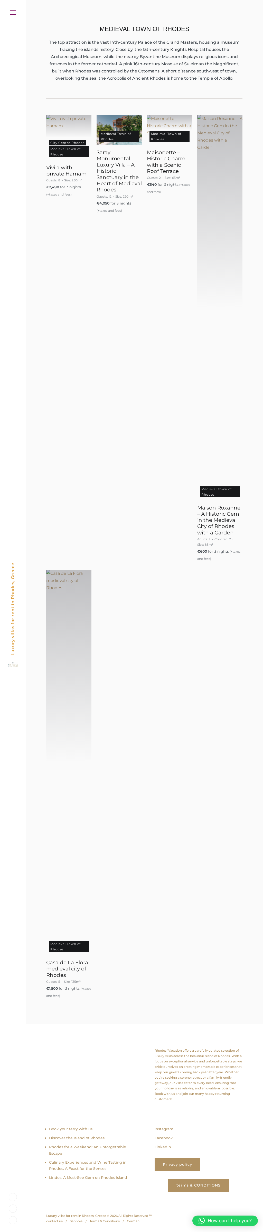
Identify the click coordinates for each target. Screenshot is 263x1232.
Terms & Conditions (105, 1221)
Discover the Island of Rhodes (77, 1138)
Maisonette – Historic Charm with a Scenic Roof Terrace (166, 161)
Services (76, 1221)
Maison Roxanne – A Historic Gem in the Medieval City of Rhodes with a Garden (218, 520)
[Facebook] (13, 1208)
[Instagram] (13, 1196)
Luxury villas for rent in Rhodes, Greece (12, 608)
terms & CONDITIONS (198, 1185)
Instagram (164, 1129)
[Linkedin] (13, 1219)
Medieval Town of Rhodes (65, 151)
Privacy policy (177, 1164)
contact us (54, 1221)
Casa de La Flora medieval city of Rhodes (67, 968)
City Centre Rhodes (67, 143)
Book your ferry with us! (71, 1129)
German (133, 1221)
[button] (225, 1221)
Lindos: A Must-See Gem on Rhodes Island (88, 1177)
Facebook (164, 1138)
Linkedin (163, 1147)
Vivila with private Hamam (66, 170)
